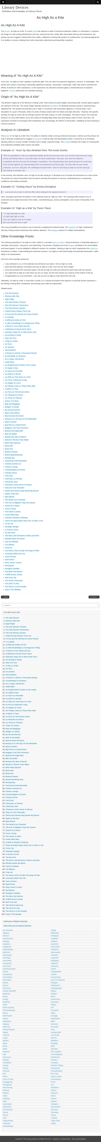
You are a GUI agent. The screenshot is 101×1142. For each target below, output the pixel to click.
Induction (54, 1024)
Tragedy (54, 1118)
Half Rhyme (7, 1016)
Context (12, 91)
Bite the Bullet (11, 434)
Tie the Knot (10, 533)
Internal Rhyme (9, 1030)
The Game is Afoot (13, 512)
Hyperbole (7, 1021)
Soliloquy (6, 1099)
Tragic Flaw (55, 1121)
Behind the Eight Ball (14, 431)
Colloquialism (56, 972)
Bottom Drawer (11, 452)
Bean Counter (11, 422)
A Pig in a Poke (11, 341)
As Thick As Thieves (13, 398)
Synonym (54, 1110)
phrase (7, 31)
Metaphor (54, 1041)
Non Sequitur (56, 1052)
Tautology (54, 1112)
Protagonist (7, 1085)
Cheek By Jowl (11, 482)
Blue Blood (9, 497)
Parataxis (54, 1063)
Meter (5, 1043)
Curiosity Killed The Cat (15, 554)
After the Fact (10, 338)
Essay (5, 996)
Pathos (5, 1068)
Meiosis (54, 1038)
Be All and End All (12, 410)
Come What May (12, 515)
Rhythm (6, 1093)
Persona (6, 1071)
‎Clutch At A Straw (12, 506)
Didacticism (55, 985)
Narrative (54, 1049)
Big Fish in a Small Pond (15, 425)
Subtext (54, 1101)
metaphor (54, 106)
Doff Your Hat (10, 578)
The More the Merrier (13, 572)
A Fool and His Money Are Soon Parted (21, 314)
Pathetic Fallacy (57, 1065)
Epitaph (54, 994)
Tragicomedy (8, 1121)
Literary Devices (15, 7)
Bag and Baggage (12, 404)
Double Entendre (9, 991)
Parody (5, 1065)
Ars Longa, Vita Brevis (14, 359)
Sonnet (53, 1099)
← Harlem (5, 597)
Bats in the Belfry (12, 413)
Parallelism (7, 1063)
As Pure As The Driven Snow (17, 392)
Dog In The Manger (13, 589)
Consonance (56, 977)
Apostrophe (7, 955)
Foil (52, 1007)
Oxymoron (7, 1057)
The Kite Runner (12, 293)
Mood (5, 1046)
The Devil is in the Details (15, 587)
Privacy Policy (66, 1139)
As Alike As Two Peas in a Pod (17, 377)
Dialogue (54, 983)
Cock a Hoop (10, 509)
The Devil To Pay (12, 583)
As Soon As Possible (14, 371)
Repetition (55, 1087)
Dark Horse (9, 560)
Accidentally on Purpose (15, 356)
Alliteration (55, 933)
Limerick (6, 1035)
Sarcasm (54, 1093)
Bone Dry (9, 449)
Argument (54, 958)
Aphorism (6, 952)
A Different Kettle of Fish (15, 320)
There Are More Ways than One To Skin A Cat (24, 521)
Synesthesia (7, 1110)
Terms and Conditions (79, 1139)
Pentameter (55, 1068)
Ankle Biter (9, 362)
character (38, 139)
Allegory (6, 933)
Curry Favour (10, 557)
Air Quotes (9, 347)
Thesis (53, 1115)
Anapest (54, 941)
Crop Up (8, 548)
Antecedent (55, 947)
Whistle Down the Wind (15, 539)
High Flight (9, 299)
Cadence (54, 963)
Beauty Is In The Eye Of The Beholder (20, 419)
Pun (52, 1085)
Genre (5, 1013)
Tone (5, 1118)
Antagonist (7, 947)
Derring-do (9, 566)
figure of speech (58, 242)
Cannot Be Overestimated (16, 461)
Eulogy (5, 999)
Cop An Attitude (11, 542)
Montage (54, 1043)
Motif (53, 1046)
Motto (5, 1049)
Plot (4, 1074)
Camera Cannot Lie (13, 464)
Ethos (53, 996)
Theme (5, 1115)
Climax (5, 972)
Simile (53, 1096)
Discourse (7, 988)
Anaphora (6, 944)
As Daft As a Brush (13, 374)
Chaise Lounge (11, 467)
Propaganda (7, 1082)
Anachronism (8, 938)
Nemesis (6, 1052)
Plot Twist (54, 1074)
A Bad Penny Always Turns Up (17, 311)
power (7, 136)
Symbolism (7, 1107)
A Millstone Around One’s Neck (18, 329)
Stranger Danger (12, 527)
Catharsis (54, 966)
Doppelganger (56, 988)
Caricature (7, 966)
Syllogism (54, 1104)
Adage (53, 930)
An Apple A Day (11, 368)
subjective (94, 248)
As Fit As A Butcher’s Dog (16, 380)
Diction (5, 985)
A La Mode (9, 317)
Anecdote (54, 944)
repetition (72, 227)
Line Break (55, 1035)
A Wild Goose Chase (13, 574)
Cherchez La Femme (13, 479)
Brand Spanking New (14, 455)
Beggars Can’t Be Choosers (16, 428)
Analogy (6, 941)
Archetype (7, 958)
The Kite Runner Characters (16, 305)
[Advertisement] (50, 57)
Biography (55, 961)
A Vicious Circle (11, 530)
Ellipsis (53, 991)
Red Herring (7, 1087)
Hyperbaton (55, 1019)
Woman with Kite (12, 296)
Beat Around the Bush (14, 416)
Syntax (5, 1112)
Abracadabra (10, 350)
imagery (71, 245)
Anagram (54, 938)
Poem (5, 1076)
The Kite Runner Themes (15, 302)
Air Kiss (8, 344)
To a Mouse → (94, 597)
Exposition (55, 1002)
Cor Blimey (9, 545)
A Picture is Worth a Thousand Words (21, 353)
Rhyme (53, 1090)
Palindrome (55, 1057)
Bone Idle (9, 446)
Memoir (6, 1041)
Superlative (7, 1104)
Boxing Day (10, 458)
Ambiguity (55, 936)
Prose (53, 1082)
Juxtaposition (56, 1032)
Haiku (53, 1013)
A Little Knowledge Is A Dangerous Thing (22, 323)
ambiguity (55, 230)
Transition (6, 1123)
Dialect (5, 983)
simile (34, 31)
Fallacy (53, 1005)
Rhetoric (6, 1090)
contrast (67, 142)
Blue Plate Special (12, 443)
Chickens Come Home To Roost (18, 485)
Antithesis (54, 950)
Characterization (9, 969)
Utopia (53, 1123)
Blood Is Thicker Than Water (17, 440)
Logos (5, 1038)
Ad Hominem (8, 930)
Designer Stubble (12, 569)
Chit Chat (9, 476)
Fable (5, 1005)
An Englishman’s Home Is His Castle (20, 365)
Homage (54, 1016)
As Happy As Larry (13, 383)
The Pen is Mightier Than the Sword (20, 503)
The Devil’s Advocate (14, 580)
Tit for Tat (9, 524)
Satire (5, 1096)
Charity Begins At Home (15, 470)
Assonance (7, 961)
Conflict (54, 974)
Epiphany (6, 994)
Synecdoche (56, 1107)
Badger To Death (12, 407)
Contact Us (56, 1139)
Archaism (54, 955)
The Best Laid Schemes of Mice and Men (22, 536)
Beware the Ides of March (15, 437)
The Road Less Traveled (15, 500)
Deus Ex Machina (58, 980)
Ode (4, 1054)
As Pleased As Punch (14, 395)
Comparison (7, 974)
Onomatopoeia (56, 1054)
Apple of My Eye (12, 494)
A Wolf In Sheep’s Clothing (16, 518)
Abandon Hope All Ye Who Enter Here (21, 332)
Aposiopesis (55, 952)
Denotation (7, 980)
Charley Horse (11, 473)
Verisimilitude (8, 1126)
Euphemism (55, 999)
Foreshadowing (9, 1010)
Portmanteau (56, 1079)
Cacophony (7, 963)
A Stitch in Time (11, 389)
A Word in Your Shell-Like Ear (17, 326)
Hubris (5, 1019)
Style (5, 1101)
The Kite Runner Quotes (15, 308)
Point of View (8, 1079)
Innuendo (54, 1027)
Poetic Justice (56, 1076)
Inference (6, 1027)
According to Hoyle (13, 335)
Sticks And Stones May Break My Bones (22, 491)
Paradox (54, 1060)
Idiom (53, 1021)
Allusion (6, 936)
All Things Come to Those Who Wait (20, 386)
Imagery (6, 1024)
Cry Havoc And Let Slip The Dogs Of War (22, 551)
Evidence (6, 1002)
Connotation (7, 977)
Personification (56, 1071)
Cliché (53, 969)
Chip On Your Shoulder (14, 488)
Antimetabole (8, 950)
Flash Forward (8, 1007)
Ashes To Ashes (12, 401)
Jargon (5, 1032)
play (20, 264)
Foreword (54, 1010)
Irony (53, 1030)
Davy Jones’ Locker (13, 563)
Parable (6, 1060)
